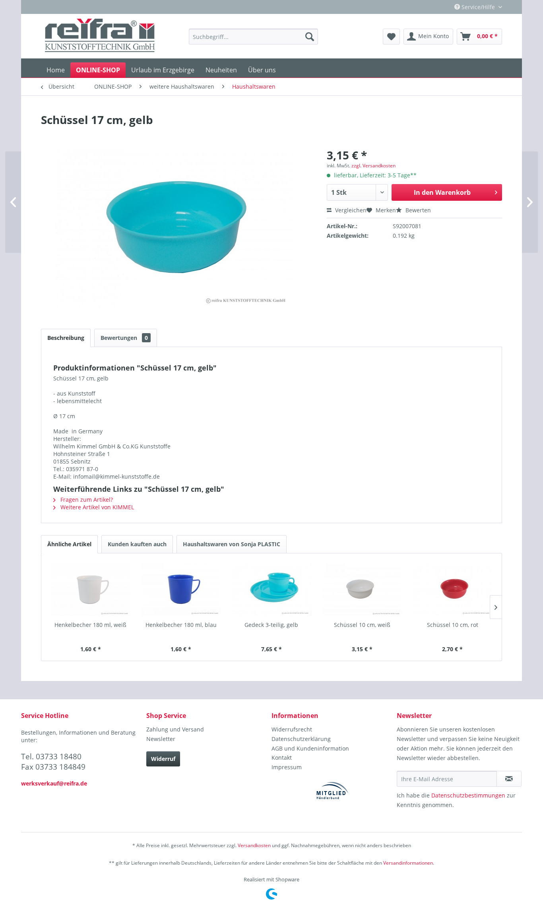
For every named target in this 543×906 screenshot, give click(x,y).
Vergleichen (350, 210)
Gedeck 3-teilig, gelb (271, 625)
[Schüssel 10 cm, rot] (452, 589)
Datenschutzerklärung (301, 739)
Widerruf (163, 758)
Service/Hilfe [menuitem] (478, 7)
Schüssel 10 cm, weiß (362, 625)
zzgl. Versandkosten (373, 165)
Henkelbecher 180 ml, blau (181, 625)
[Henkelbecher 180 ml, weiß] (90, 589)
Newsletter (160, 739)
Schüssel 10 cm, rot (452, 625)
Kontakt (282, 757)
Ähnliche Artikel (69, 544)
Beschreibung (65, 337)
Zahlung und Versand (175, 729)
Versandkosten (254, 845)
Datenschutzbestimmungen (468, 795)
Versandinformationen (408, 862)
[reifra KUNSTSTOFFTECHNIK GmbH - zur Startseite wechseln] (100, 36)
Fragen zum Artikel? (86, 499)
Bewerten (417, 210)
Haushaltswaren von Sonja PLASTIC (231, 544)
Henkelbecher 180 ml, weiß (90, 625)
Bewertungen (124, 337)
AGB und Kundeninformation (310, 748)
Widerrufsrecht (292, 729)
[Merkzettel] (391, 37)
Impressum (287, 767)
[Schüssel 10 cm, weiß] (362, 589)
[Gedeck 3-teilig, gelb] (271, 589)
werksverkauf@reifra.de (54, 783)
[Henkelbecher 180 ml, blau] (181, 589)
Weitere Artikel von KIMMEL (96, 507)
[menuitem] (253, 37)
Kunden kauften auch (137, 544)
